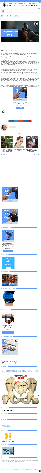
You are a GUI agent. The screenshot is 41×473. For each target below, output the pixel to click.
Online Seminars (4, 427)
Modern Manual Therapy (5, 425)
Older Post (35, 154)
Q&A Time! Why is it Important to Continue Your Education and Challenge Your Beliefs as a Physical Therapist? (7, 150)
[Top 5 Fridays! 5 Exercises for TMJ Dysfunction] (19, 142)
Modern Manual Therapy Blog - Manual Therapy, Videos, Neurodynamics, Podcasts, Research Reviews (20, 469)
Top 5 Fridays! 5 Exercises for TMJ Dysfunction (20, 150)
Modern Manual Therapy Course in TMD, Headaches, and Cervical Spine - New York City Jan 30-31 (32, 150)
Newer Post (5, 154)
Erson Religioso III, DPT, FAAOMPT (16, 125)
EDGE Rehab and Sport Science (6, 426)
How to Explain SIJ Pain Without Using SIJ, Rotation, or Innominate (20, 370)
